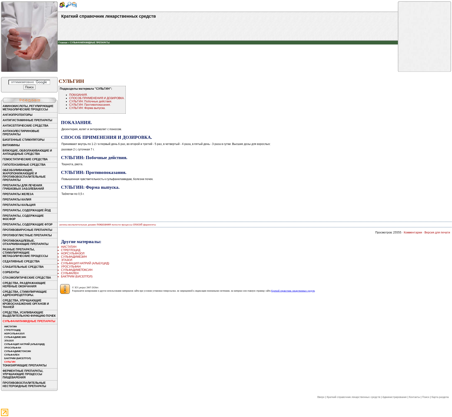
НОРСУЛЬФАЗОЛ (14, 333)
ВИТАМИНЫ (11, 145)
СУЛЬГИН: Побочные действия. (90, 101)
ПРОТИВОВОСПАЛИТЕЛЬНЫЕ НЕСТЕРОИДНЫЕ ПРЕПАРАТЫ (24, 384)
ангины (63, 224)
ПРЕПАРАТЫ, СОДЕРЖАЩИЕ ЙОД (27, 210)
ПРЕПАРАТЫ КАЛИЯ (17, 199)
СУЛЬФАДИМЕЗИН (15, 337)
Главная (63, 42)
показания (104, 224)
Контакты (414, 397)
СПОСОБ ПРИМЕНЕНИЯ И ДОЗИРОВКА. (97, 98)
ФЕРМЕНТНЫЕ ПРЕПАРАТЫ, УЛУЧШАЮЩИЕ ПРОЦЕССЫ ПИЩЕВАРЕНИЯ (23, 374)
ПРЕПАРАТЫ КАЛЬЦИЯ (19, 205)
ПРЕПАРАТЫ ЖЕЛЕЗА (18, 194)
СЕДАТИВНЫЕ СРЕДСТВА (21, 261)
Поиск (425, 397)
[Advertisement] (228, 51)
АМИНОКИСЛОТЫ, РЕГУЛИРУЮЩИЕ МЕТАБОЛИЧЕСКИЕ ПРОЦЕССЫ (28, 107)
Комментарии (413, 232)
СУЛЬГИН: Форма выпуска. (87, 108)
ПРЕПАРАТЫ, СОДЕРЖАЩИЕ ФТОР (27, 224)
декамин (92, 225)
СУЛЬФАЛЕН (11, 354)
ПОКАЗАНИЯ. (78, 94)
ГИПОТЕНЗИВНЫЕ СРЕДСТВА (24, 164)
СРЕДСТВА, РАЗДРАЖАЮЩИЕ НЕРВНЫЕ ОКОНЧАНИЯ (24, 284)
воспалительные (77, 224)
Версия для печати (437, 232)
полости (116, 224)
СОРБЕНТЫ (11, 272)
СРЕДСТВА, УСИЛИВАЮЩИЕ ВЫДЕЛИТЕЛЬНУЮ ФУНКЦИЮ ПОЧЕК (29, 314)
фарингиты (149, 224)
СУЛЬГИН (9, 362)
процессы (126, 224)
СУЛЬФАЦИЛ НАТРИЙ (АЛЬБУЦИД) (24, 344)
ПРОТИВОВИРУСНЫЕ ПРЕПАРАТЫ (27, 230)
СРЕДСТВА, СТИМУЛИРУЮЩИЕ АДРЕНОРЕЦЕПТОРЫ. (25, 293)
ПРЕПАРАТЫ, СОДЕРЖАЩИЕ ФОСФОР (23, 217)
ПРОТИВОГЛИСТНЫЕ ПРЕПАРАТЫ (27, 235)
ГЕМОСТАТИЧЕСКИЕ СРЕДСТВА (25, 159)
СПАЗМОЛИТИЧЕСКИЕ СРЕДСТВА (27, 277)
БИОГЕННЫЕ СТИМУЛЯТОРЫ (23, 139)
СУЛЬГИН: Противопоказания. (90, 104)
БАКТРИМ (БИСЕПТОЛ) (17, 358)
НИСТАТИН (10, 326)
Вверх (321, 397)
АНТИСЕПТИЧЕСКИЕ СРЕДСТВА (25, 125)
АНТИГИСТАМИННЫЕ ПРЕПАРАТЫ (27, 120)
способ (137, 224)
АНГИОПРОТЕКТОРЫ (17, 114)
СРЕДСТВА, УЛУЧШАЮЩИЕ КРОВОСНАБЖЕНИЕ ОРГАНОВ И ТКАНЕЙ (26, 304)
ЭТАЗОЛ (9, 340)
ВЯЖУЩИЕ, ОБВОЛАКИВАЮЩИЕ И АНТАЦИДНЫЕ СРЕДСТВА (27, 152)
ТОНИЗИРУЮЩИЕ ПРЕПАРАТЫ (25, 365)
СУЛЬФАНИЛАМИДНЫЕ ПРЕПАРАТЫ (90, 42)
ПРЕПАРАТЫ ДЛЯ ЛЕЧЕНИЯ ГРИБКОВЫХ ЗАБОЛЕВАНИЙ (23, 187)
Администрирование (394, 397)
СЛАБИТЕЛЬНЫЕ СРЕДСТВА (23, 267)
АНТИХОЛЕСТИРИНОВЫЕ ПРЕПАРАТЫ (21, 132)
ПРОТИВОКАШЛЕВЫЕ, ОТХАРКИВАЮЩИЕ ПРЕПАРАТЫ (25, 242)
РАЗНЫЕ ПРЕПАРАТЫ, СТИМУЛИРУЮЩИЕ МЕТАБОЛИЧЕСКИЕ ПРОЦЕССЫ (25, 253)
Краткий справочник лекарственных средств (293, 290)
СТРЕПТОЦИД (12, 330)
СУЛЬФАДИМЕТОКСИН (17, 351)
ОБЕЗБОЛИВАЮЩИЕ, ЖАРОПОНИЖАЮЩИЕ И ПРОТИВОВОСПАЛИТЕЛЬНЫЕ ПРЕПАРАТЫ (24, 175)
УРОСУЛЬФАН (12, 347)
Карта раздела (440, 397)
